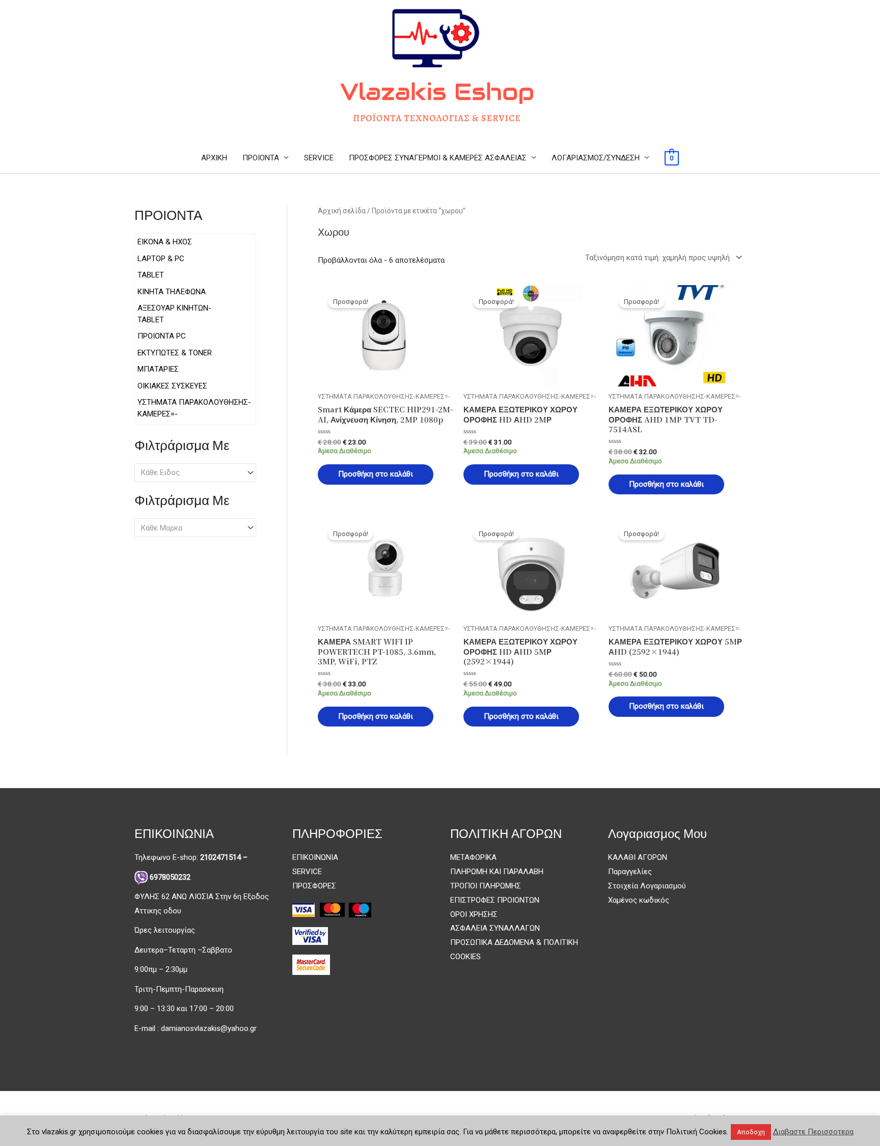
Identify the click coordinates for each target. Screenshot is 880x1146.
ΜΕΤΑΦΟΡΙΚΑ (473, 857)
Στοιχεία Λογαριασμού (647, 885)
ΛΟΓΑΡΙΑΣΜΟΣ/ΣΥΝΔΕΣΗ (596, 157)
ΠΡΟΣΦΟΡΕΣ (314, 885)
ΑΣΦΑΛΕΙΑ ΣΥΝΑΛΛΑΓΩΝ (495, 928)
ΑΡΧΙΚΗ (214, 157)
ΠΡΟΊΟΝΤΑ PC (162, 336)
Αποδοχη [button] (751, 1132)
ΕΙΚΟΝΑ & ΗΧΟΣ (165, 241)
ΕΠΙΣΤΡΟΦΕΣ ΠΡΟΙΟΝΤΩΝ (494, 900)
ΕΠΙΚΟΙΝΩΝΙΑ (315, 857)
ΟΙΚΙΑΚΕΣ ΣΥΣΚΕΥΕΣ (172, 385)
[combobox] (195, 472)
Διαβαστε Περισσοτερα (813, 1131)
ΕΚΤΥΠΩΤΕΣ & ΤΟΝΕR (175, 352)
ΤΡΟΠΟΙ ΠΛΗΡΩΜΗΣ (485, 885)
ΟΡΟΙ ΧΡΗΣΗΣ (474, 914)
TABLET (151, 274)
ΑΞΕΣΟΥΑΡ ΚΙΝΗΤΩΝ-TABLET (174, 313)
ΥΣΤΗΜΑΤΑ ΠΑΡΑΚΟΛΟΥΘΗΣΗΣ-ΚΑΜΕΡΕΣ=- (194, 408)
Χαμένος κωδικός (638, 900)
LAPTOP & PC (161, 258)
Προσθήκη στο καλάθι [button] (375, 474)
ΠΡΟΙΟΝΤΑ (260, 157)
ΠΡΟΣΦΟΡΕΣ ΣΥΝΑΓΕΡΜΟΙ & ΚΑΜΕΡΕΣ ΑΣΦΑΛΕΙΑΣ (438, 157)
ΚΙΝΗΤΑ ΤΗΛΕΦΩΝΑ (172, 291)
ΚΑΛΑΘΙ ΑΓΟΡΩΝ (637, 857)
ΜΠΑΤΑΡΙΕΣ (158, 369)
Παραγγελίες (630, 871)
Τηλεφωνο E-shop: (191, 857)
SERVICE (319, 157)
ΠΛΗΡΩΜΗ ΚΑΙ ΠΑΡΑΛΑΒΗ (496, 871)
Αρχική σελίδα (342, 211)
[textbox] (190, 472)
